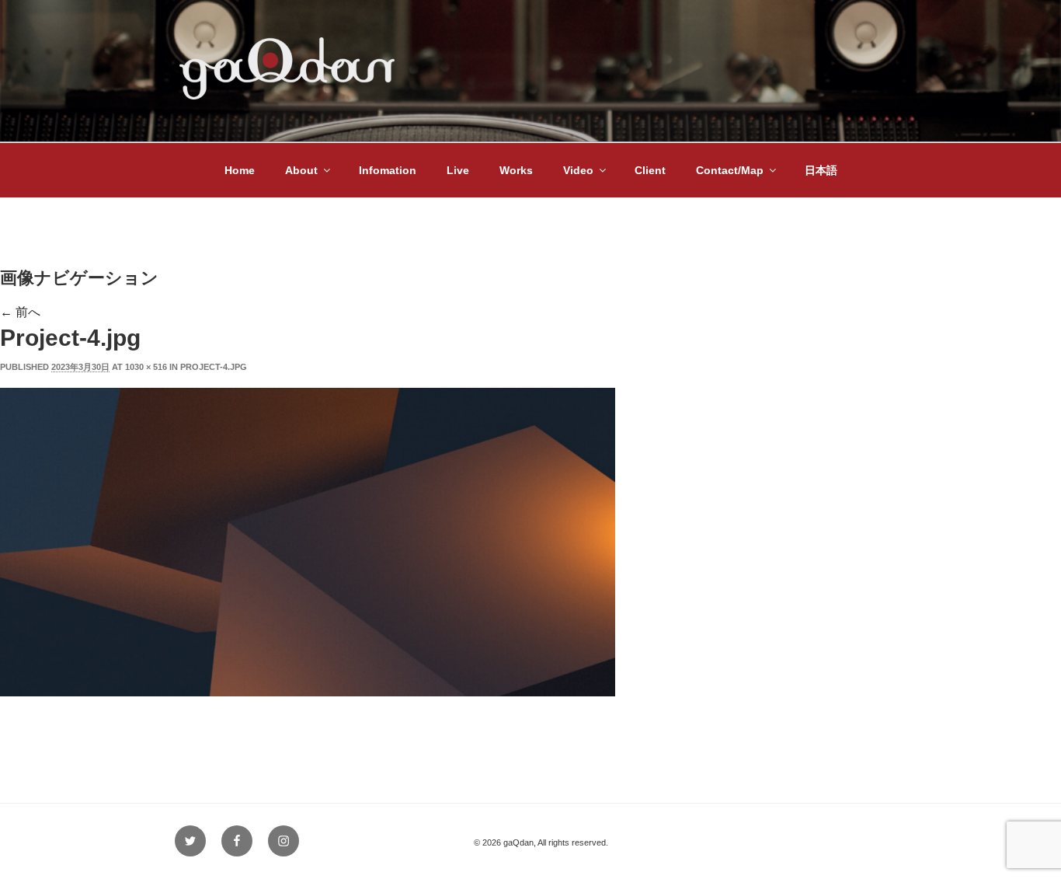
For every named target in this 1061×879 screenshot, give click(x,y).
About (301, 170)
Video (578, 170)
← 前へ (20, 312)
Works (516, 170)
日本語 (821, 170)
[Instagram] (283, 840)
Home (239, 170)
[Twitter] (190, 840)
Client (650, 170)
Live (458, 170)
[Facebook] (236, 840)
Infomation (387, 170)
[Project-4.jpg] (307, 692)
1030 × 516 (146, 366)
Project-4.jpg (213, 366)
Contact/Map (730, 170)
